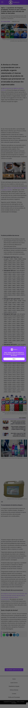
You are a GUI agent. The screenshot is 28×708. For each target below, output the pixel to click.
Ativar (14, 358)
